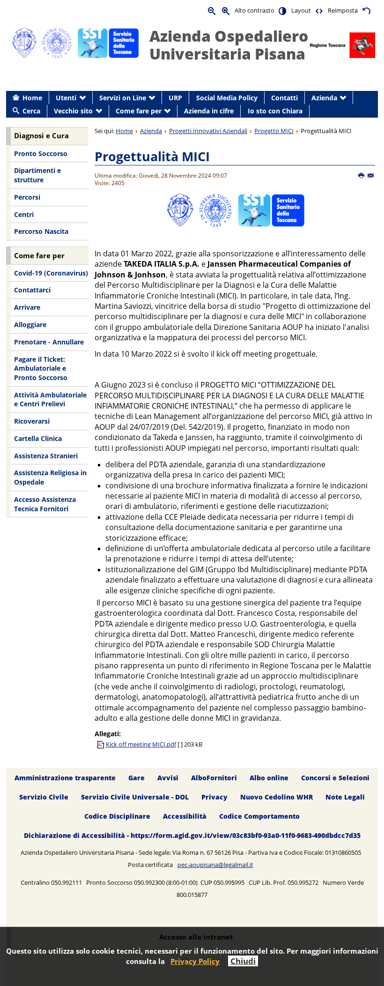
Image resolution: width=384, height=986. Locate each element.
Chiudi (243, 961)
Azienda (151, 131)
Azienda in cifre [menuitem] (209, 110)
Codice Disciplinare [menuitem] (117, 816)
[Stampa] (362, 176)
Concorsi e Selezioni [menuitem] (335, 777)
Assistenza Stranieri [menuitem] (46, 455)
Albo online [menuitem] (269, 777)
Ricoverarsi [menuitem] (32, 421)
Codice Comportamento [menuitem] (259, 816)
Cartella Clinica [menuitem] (38, 438)
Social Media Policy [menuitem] (227, 97)
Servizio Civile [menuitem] (43, 796)
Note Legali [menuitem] (345, 796)
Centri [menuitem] (24, 214)
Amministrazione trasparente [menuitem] (65, 777)
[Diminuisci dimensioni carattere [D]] (212, 10)
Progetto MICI (274, 131)
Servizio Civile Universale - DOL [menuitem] (135, 796)
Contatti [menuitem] (284, 97)
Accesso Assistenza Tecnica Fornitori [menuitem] (45, 504)
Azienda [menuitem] (324, 97)
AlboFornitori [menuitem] (214, 777)
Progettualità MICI (152, 156)
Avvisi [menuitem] (167, 777)
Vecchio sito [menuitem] (73, 110)
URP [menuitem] (175, 97)
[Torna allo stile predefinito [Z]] (366, 10)
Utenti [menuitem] (66, 97)
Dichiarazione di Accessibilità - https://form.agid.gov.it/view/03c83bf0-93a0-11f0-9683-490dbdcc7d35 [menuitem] (192, 835)
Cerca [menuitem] (31, 110)
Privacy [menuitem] (214, 796)
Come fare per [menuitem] (139, 110)
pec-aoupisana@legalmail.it (215, 864)
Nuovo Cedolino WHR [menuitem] (276, 796)
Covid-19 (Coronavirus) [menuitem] (51, 273)
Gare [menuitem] (136, 777)
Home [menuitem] (32, 97)
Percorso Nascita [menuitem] (41, 231)
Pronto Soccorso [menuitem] (40, 153)
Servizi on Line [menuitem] (122, 97)
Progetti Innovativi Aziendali (208, 131)
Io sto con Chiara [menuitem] (275, 110)
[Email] (371, 176)
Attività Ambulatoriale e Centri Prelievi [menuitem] (50, 399)
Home (124, 131)
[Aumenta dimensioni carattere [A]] (226, 10)
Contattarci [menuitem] (32, 289)
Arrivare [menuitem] (27, 307)
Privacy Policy (195, 961)
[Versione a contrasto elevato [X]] (283, 10)
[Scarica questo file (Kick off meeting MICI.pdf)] (101, 744)
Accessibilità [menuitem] (185, 816)
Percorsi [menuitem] (27, 197)
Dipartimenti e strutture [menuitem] (37, 175)
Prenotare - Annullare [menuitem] (49, 341)
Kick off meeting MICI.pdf (141, 744)
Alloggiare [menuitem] (30, 324)
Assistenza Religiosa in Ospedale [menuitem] (50, 477)
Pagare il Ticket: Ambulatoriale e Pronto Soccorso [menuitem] (40, 368)
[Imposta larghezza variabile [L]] (319, 10)
